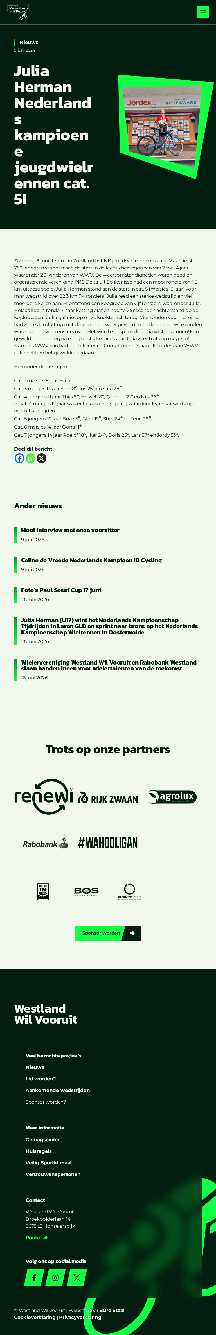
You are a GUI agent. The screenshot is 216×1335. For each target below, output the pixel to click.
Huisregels (39, 1151)
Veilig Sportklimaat (49, 1162)
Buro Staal (111, 1310)
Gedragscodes (43, 1139)
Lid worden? (41, 1079)
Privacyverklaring (80, 1317)
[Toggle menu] (203, 12)
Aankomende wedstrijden (58, 1090)
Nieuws (29, 42)
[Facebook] (19, 458)
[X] (41, 458)
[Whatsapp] (30, 458)
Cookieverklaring (35, 1317)
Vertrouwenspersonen (53, 1174)
